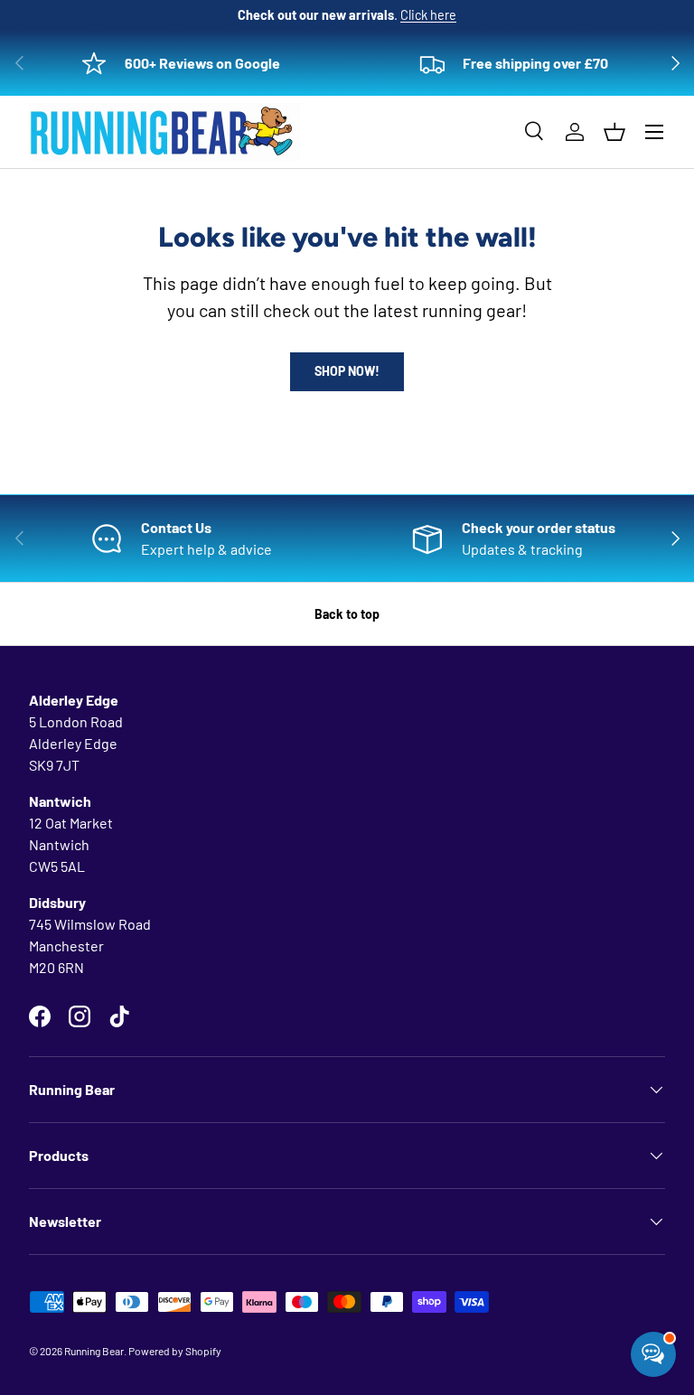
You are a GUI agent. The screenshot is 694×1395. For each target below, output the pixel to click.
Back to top (347, 614)
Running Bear (94, 1350)
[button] (614, 132)
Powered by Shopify (174, 1350)
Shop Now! (347, 371)
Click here (428, 15)
